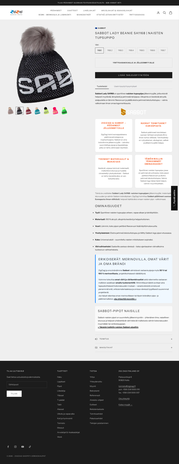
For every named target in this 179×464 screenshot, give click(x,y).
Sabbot (100, 28)
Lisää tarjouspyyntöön (133, 75)
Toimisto (61, 423)
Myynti (93, 386)
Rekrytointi (94, 391)
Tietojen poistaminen (99, 423)
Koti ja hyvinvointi (64, 418)
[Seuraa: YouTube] (22, 446)
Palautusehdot (96, 418)
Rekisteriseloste (97, 409)
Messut (60, 427)
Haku (59, 377)
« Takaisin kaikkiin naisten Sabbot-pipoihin (118, 327)
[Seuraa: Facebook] (8, 446)
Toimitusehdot (96, 414)
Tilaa (14, 393)
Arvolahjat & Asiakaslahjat (116, 10)
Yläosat (60, 395)
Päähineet (56, 10)
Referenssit (95, 395)
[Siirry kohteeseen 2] (19, 111)
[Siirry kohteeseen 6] (55, 111)
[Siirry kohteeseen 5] (46, 111)
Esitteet (93, 404)
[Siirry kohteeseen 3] (28, 111)
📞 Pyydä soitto (174, 198)
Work (59, 437)
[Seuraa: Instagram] (15, 446)
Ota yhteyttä (124, 398)
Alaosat (60, 409)
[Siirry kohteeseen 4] (37, 111)
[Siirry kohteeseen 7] (64, 111)
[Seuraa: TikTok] (30, 446)
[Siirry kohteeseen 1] (11, 111)
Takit (59, 404)
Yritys (92, 377)
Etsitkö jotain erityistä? (110, 15)
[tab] (102, 86)
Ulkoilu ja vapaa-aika (65, 414)
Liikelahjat (89, 10)
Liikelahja (61, 391)
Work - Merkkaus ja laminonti (54, 15)
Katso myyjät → (125, 404)
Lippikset (61, 381)
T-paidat (60, 400)
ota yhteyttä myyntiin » (125, 299)
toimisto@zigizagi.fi (127, 386)
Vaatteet (72, 10)
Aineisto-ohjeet (97, 400)
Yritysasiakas (137, 15)
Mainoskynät (84, 15)
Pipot (59, 386)
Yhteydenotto (96, 381)
